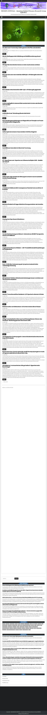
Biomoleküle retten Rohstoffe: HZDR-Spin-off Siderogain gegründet (21, 89)
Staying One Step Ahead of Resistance (13, 219)
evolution (9, 625)
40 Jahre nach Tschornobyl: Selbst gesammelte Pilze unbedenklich (21, 48)
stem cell (4, 629)
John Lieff (14, 626)
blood (16, 623)
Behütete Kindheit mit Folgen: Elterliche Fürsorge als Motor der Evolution (22, 204)
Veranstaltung (25, 629)
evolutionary (15, 625)
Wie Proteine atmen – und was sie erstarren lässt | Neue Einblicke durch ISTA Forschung (22, 597)
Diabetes (39, 623)
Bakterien (7, 623)
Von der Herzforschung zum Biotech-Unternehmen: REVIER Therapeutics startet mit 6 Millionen (23, 234)
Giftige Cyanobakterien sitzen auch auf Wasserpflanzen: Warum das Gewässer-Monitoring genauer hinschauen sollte (22, 319)
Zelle (29, 629)
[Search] (45, 17)
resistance (31, 628)
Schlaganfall (39, 628)
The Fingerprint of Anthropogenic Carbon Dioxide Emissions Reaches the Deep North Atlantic (23, 337)
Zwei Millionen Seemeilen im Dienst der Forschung (16, 148)
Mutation (11, 628)
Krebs (18, 626)
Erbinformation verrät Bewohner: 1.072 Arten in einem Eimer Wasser (21, 306)
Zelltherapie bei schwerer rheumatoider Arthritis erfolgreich (19, 132)
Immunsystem (5, 626)
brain (19, 623)
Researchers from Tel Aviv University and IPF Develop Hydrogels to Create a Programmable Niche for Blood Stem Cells (23, 352)
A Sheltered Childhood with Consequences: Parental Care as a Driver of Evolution (22, 188)
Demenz (35, 623)
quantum (27, 628)
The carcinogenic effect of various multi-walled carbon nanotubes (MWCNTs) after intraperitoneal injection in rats (21, 649)
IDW (41, 625)
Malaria (26, 626)
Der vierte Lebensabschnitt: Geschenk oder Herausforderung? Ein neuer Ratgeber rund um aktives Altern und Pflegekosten (23, 604)
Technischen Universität (11, 629)
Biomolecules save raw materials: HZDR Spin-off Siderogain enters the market (22, 75)
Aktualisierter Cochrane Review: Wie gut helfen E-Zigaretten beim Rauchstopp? (21, 366)
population (19, 628)
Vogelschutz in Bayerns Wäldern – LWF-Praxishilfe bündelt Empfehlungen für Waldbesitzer (23, 248)
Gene (35, 625)
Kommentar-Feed (5, 680)
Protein (23, 628)
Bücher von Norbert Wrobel (7, 387)
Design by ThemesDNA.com (23, 713)
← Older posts (5, 381)
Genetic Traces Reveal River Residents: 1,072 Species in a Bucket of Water (23, 294)
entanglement (5, 625)
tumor (21, 629)
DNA (42, 623)
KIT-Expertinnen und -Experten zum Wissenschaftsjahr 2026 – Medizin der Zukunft (22, 161)
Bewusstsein (12, 623)
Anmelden (4, 676)
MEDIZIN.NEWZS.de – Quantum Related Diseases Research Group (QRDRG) (23, 11)
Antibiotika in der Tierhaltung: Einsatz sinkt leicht (16, 113)
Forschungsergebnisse (26, 625)
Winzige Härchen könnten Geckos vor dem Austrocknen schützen (21, 65)
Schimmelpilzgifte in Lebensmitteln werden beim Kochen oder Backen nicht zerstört (22, 104)
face (18, 625)
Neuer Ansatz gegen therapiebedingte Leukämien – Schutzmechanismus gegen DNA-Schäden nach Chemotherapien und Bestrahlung (22, 611)
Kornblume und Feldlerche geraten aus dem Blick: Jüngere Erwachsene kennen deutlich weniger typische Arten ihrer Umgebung (22, 590)
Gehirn (32, 625)
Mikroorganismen (6, 628)
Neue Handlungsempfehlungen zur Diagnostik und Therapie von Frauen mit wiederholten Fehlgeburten (22, 121)
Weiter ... (4, 53)
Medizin (30, 626)
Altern (4, 623)
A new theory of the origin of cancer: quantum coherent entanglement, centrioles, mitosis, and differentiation (23, 665)
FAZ (21, 625)
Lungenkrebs (22, 626)
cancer (22, 623)
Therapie (17, 629)
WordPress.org (5, 682)
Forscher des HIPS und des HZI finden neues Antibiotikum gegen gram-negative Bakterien (23, 641)
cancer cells (27, 623)
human (38, 625)
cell (31, 623)
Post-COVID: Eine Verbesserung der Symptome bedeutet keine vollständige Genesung (20, 264)
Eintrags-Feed (5, 678)
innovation (10, 626)
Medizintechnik (34, 626)
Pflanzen (15, 628)
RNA (35, 628)
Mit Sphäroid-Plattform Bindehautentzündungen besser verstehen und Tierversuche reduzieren (22, 278)
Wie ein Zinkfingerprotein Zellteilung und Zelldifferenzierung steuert (21, 56)
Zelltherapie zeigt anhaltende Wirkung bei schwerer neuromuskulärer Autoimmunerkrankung (22, 177)
